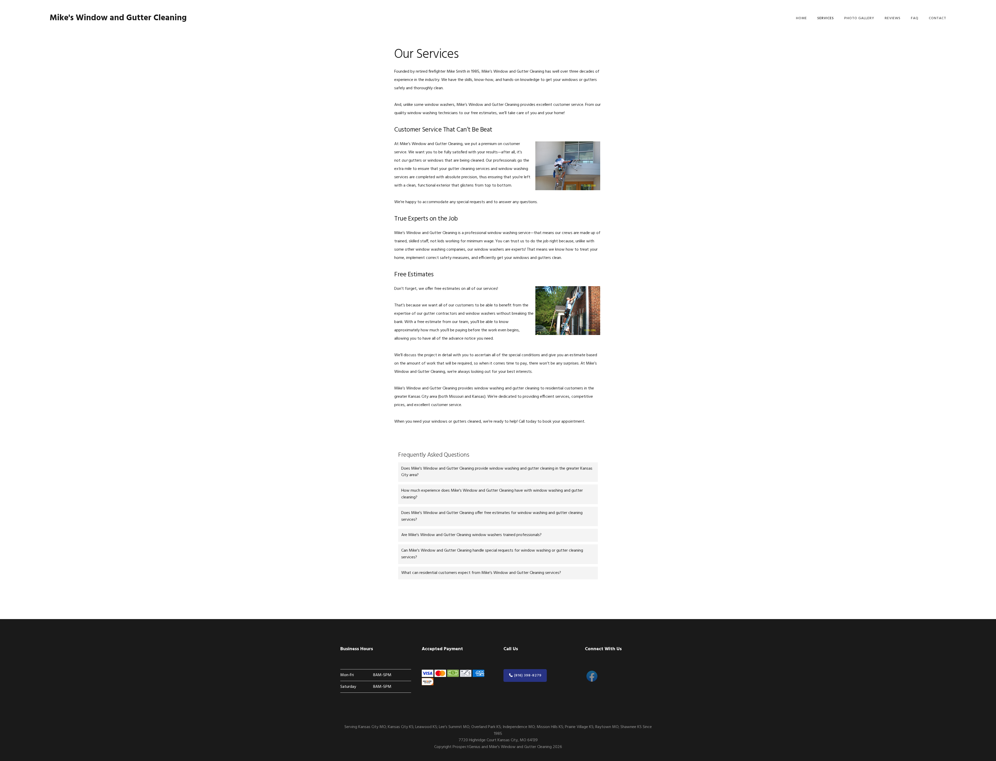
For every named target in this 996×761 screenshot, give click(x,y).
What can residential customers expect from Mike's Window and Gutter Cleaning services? (481, 573)
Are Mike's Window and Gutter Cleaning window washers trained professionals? (471, 535)
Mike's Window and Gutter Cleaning (118, 18)
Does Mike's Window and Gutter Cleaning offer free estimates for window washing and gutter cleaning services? (492, 516)
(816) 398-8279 (527, 675)
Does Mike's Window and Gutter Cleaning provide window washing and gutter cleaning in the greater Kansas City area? (496, 472)
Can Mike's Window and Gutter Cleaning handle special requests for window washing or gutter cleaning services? (492, 554)
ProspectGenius (466, 747)
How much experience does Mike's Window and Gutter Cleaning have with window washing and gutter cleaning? (492, 494)
